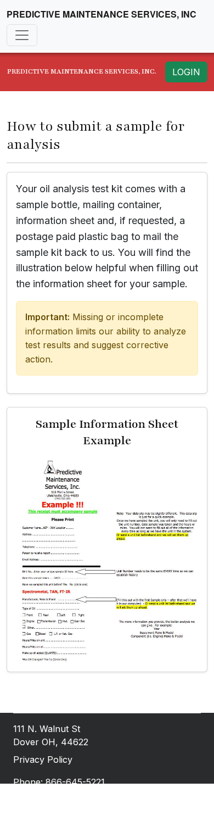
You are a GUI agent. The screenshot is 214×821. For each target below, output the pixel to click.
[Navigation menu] (22, 35)
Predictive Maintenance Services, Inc (101, 14)
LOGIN (186, 71)
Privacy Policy (42, 759)
